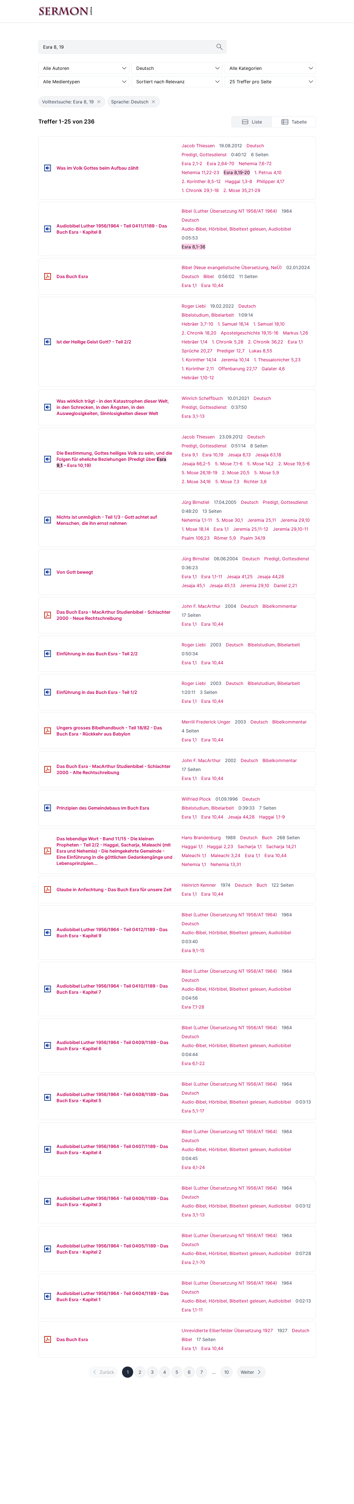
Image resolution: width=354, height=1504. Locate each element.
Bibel (208, 276)
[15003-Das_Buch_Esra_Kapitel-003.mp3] (47, 1201)
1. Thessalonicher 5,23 (277, 359)
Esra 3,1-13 (193, 416)
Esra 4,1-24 (193, 1167)
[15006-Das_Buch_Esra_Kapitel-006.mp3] (47, 1045)
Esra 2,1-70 (193, 1262)
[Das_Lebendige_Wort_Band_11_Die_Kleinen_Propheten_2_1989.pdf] (47, 850)
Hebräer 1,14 (194, 342)
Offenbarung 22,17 (237, 368)
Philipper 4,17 (270, 181)
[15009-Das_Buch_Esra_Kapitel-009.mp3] (47, 932)
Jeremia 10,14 (235, 359)
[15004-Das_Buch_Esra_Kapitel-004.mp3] (47, 1149)
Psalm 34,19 (252, 538)
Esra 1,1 (189, 285)
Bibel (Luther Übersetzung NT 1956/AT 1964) (229, 211)
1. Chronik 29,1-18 (200, 190)
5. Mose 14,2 (260, 463)
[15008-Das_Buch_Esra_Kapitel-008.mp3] (47, 228)
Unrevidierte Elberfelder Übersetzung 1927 (227, 1330)
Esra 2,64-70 (220, 163)
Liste (257, 122)
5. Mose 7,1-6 (229, 463)
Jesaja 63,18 (268, 454)
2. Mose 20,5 (236, 472)
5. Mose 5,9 (266, 472)
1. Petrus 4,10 (268, 172)
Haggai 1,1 (192, 846)
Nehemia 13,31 (225, 864)
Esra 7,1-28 (193, 1007)
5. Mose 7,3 (227, 481)
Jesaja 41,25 (240, 576)
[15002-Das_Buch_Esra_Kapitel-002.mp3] (47, 1248)
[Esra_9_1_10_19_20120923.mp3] (47, 459)
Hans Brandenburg (201, 837)
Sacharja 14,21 (281, 846)
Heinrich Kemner (199, 885)
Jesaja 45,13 (222, 585)
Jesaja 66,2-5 (196, 463)
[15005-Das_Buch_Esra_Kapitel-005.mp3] (47, 1097)
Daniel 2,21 (285, 585)
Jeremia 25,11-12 (250, 529)
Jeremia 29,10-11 (290, 529)
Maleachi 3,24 (225, 855)
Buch (267, 837)
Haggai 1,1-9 (272, 817)
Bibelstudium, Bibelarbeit (208, 315)
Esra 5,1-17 (193, 1111)
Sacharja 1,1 (250, 846)
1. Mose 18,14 (195, 529)
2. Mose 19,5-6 (294, 463)
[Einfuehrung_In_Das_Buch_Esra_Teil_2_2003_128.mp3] (47, 653)
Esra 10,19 (212, 454)
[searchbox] (132, 47)
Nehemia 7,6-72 (255, 163)
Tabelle (299, 122)
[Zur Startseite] (65, 11)
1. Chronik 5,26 (227, 342)
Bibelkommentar (279, 606)
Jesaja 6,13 (239, 454)
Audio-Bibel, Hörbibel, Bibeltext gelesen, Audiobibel (236, 229)
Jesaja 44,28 (270, 576)
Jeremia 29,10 (295, 520)
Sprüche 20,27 (197, 351)
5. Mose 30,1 (229, 520)
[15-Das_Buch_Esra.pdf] (47, 276)
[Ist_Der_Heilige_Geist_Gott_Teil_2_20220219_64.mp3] (47, 341)
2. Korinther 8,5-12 (201, 181)
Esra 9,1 (190, 454)
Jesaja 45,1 (193, 585)
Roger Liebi (194, 306)
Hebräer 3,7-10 (197, 324)
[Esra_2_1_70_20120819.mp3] (47, 167)
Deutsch (255, 145)
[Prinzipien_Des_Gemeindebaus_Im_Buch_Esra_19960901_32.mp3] (47, 807)
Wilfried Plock (196, 799)
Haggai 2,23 (220, 846)
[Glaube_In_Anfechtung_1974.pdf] (47, 889)
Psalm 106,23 (196, 538)
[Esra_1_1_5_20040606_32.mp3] (47, 572)
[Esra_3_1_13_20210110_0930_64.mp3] (47, 407)
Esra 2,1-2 (192, 163)
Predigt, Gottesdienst (204, 154)
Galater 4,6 (273, 368)
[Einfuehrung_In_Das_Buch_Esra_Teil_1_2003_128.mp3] (47, 692)
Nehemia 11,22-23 (200, 172)
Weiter (247, 1372)
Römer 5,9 (225, 538)
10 (226, 1372)
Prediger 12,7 (231, 351)
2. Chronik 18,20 (199, 333)
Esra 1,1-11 (211, 576)
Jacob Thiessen (198, 145)
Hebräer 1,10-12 (198, 377)
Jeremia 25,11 (261, 520)
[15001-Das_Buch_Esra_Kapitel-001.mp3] (47, 1296)
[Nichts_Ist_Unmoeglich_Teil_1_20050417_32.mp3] (47, 520)
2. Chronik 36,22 (265, 342)
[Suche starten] (219, 47)
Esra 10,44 (212, 285)
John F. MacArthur (201, 606)
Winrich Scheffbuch (202, 398)
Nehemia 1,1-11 (197, 520)
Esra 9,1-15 (193, 950)
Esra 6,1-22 (193, 1063)
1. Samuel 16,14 (233, 324)
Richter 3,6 (255, 481)
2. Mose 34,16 (196, 481)
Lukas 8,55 (260, 351)
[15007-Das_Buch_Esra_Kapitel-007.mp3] (47, 989)
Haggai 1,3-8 (238, 181)
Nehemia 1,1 (194, 864)
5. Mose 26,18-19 (199, 472)
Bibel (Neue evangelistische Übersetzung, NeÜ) (232, 267)
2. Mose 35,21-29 (241, 190)
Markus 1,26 (295, 333)
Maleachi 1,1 (194, 855)
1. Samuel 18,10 (269, 324)
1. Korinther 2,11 (198, 368)
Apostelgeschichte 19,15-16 (249, 333)
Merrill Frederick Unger (206, 722)
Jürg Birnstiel (195, 502)
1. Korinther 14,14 (199, 359)
